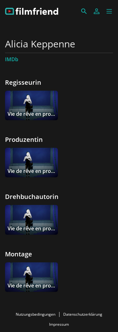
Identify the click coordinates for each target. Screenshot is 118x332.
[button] (109, 11)
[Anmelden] (96, 11)
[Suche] (84, 11)
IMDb (11, 59)
